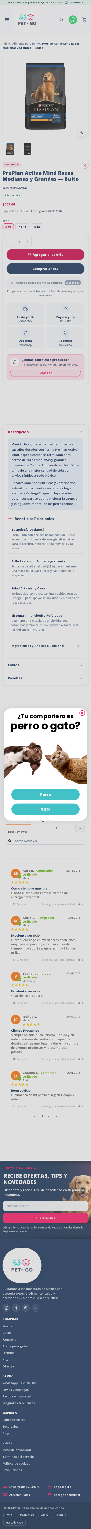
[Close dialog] (82, 713)
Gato (46, 809)
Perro (45, 794)
